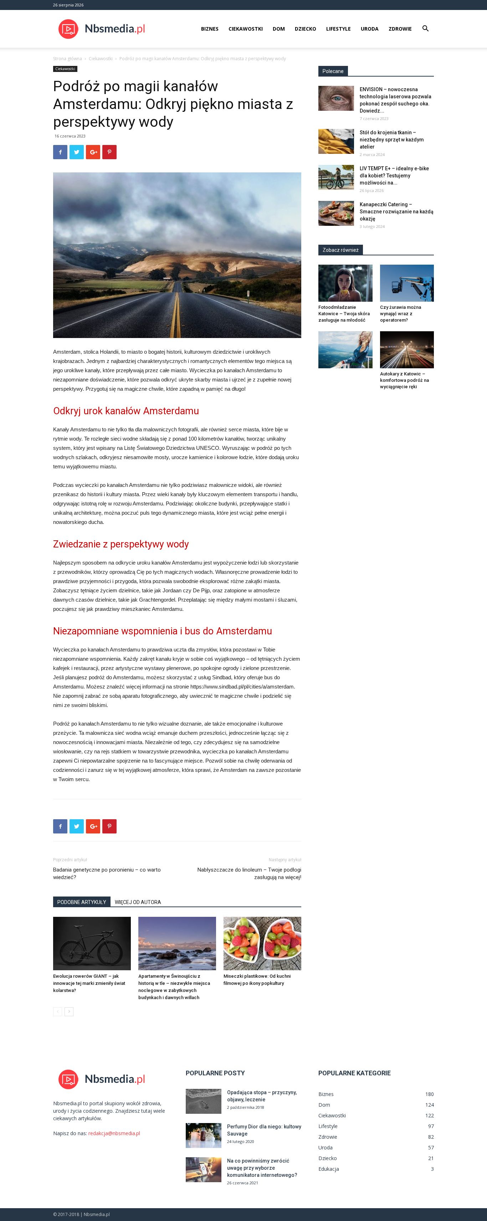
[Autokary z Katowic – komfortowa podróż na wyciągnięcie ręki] (407, 349)
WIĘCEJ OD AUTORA (138, 902)
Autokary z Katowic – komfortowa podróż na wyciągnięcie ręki (404, 380)
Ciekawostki (246, 28)
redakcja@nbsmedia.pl (114, 1133)
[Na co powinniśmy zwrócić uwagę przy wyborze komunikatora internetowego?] (203, 1169)
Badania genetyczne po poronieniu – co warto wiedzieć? (107, 873)
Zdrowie (400, 28)
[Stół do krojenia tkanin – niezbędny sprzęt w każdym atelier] (336, 141)
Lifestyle (338, 28)
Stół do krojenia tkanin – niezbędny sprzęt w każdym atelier (392, 140)
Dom (279, 28)
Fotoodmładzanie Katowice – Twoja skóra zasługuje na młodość (344, 314)
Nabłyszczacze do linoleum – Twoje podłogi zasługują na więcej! (249, 873)
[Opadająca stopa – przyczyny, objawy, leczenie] (203, 1101)
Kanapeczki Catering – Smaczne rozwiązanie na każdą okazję (397, 212)
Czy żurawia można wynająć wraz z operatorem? (400, 314)
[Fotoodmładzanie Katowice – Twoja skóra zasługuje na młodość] (345, 283)
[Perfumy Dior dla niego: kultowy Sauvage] (203, 1135)
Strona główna (67, 59)
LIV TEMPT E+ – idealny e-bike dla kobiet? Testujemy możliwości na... (394, 176)
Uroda (370, 28)
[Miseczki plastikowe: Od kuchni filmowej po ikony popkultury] (262, 943)
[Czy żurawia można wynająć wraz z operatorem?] (407, 283)
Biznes (210, 28)
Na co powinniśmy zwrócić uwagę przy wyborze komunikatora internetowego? (262, 1168)
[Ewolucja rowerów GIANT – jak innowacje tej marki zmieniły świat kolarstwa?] (92, 943)
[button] (425, 29)
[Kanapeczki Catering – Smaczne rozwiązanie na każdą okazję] (336, 213)
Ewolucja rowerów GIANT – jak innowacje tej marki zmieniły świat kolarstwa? (89, 983)
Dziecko (305, 28)
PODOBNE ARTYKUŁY (81, 902)
